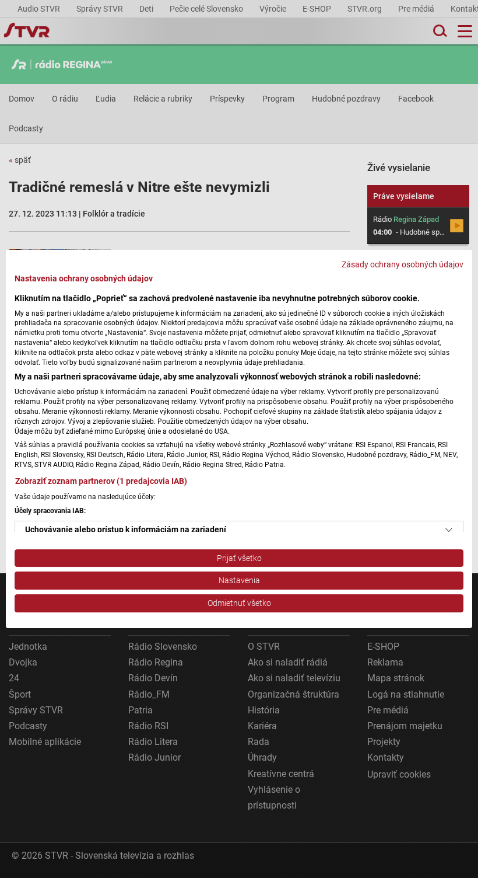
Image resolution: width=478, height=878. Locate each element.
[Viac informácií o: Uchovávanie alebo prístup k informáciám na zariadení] (449, 530)
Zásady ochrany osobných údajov (402, 264)
